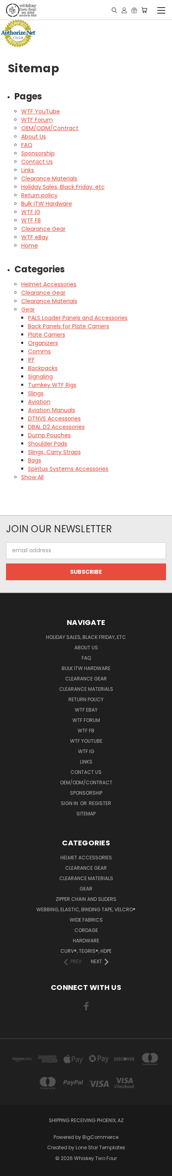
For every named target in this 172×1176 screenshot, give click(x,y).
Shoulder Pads (47, 444)
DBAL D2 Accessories (56, 427)
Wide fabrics (86, 919)
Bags (34, 460)
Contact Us (37, 162)
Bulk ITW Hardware (46, 204)
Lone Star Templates (100, 1147)
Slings (36, 393)
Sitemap (86, 813)
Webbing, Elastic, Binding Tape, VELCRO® (86, 909)
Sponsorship (38, 153)
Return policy (39, 195)
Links (27, 170)
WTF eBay (34, 237)
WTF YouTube (40, 111)
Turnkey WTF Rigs (52, 385)
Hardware (86, 940)
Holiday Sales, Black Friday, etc (63, 187)
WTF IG (30, 212)
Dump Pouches (49, 435)
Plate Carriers (46, 335)
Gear (28, 309)
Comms (39, 351)
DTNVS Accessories (54, 418)
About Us (33, 137)
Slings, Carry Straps (54, 452)
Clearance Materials (49, 178)
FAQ (26, 145)
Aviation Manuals (51, 410)
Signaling (40, 377)
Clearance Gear (43, 229)
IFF (31, 360)
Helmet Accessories (48, 284)
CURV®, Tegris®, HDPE (86, 951)
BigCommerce (100, 1137)
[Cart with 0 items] (144, 10)
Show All (32, 477)
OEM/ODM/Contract (49, 128)
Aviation (39, 402)
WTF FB (31, 220)
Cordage (86, 930)
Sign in (70, 803)
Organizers (43, 343)
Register (100, 803)
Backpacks (43, 368)
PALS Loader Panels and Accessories (78, 318)
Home (29, 246)
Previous (12, 1168)
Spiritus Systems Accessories (68, 469)
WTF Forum (37, 120)
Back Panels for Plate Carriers (68, 326)
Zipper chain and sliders (86, 899)
